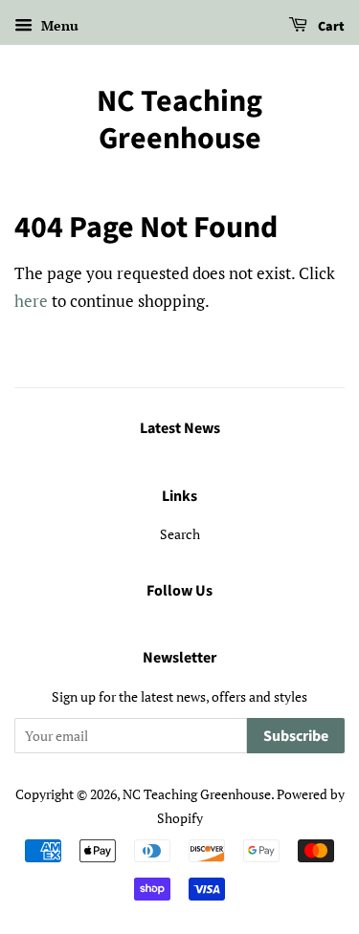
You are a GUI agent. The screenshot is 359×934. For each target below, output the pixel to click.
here (31, 301)
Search (180, 534)
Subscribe (295, 736)
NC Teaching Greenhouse (179, 120)
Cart (330, 26)
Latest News (180, 428)
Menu (58, 25)
